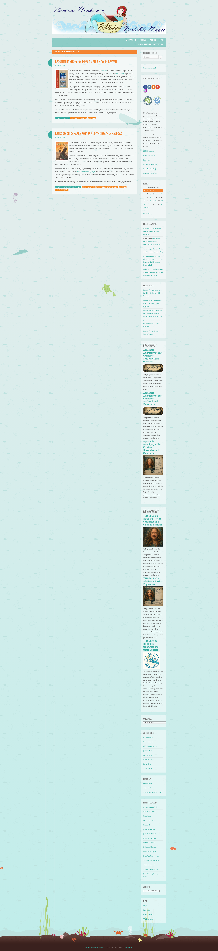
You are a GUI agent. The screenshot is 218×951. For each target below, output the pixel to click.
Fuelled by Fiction (149, 829)
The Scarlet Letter (149, 865)
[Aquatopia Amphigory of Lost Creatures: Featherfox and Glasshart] (153, 372)
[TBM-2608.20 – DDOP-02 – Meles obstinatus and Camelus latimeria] (153, 546)
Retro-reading (60, 190)
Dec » (149, 213)
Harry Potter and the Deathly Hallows (107, 187)
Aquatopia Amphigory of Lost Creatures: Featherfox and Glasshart (152, 356)
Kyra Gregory (147, 755)
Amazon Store (147, 783)
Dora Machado (148, 742)
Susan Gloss (147, 764)
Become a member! (149, 68)
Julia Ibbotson (147, 751)
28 (145, 208)
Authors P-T (59, 187)
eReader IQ (147, 788)
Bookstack (146, 825)
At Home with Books (149, 811)
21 (144, 204)
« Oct (145, 213)
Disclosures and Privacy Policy (150, 44)
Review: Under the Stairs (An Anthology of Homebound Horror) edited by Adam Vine (152, 313)
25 (156, 204)
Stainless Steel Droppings (151, 860)
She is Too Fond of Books (151, 856)
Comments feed (148, 914)
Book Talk (66, 118)
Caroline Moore (127, 948)
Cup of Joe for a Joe (149, 155)
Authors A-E (59, 118)
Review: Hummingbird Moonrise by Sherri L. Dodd (153, 262)
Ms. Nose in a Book (149, 838)
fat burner (120, 73)
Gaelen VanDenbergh (150, 746)
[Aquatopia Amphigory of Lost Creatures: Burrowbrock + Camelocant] (153, 474)
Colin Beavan (74, 118)
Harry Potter (72, 187)
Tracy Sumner (147, 768)
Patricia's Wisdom (149, 843)
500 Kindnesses (148, 151)
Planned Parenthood (150, 173)
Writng (153, 40)
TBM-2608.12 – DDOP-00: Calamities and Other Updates (151, 645)
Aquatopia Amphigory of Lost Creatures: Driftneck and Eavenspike (152, 398)
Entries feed (147, 910)
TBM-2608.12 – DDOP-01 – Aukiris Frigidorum (152, 581)
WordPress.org (148, 919)
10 (153, 197)
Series (79, 187)
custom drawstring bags (86, 172)
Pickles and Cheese (149, 847)
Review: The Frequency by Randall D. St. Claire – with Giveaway (152, 293)
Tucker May (147, 249)
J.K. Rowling (122, 187)
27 (162, 204)
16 (150, 201)
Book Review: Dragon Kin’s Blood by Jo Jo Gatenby (152, 231)
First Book (146, 160)
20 (162, 201)
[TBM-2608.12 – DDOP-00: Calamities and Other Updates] (151, 668)
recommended (92, 118)
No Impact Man (83, 118)
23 (150, 204)
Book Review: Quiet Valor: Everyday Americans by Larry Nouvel (152, 241)
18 (156, 201)
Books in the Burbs (149, 820)
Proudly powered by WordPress (95, 948)
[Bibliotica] (109, 36)
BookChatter (147, 816)
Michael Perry (147, 760)
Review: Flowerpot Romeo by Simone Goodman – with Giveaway (152, 323)
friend (104, 71)
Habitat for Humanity (150, 164)
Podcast (143, 40)
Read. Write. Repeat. (150, 851)
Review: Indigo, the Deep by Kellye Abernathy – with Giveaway (152, 303)
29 (148, 208)
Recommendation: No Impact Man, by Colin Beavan (86, 61)
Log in (145, 906)
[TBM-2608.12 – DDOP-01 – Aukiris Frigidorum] (153, 606)
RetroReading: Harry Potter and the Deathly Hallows (89, 133)
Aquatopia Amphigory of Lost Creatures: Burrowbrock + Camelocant (152, 447)
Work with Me (131, 40)
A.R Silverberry (148, 737)
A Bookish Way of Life (150, 807)
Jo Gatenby (146, 228)
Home (161, 40)
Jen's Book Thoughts (150, 834)
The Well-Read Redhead (151, 869)
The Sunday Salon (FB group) (152, 792)
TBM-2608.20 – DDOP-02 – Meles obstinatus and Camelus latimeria (152, 520)
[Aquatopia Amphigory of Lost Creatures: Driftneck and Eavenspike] (153, 415)
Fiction (65, 187)
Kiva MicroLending (149, 169)
